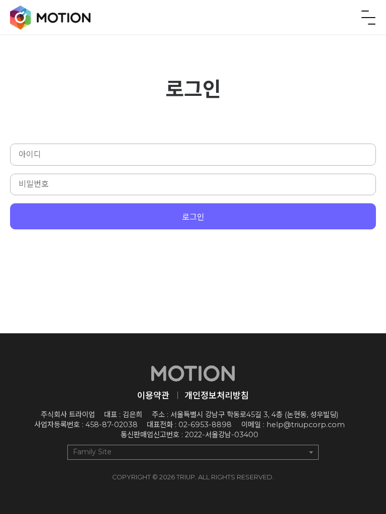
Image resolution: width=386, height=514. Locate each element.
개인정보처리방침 (216, 395)
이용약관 (153, 395)
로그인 (193, 217)
